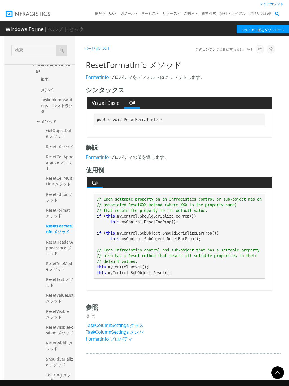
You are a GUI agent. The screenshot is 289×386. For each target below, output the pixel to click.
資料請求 (209, 14)
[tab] (105, 103)
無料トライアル (233, 14)
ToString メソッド (58, 377)
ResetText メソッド (59, 282)
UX (111, 14)
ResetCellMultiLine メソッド (59, 181)
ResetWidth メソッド (59, 345)
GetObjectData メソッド (58, 133)
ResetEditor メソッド (59, 197)
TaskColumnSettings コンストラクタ (57, 105)
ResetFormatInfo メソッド (59, 228)
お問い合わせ (261, 14)
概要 (45, 79)
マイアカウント (271, 4)
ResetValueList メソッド (60, 297)
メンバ (47, 89)
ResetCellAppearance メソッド (59, 162)
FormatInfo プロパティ (109, 339)
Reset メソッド (59, 146)
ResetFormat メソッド (58, 212)
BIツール (128, 14)
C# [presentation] (132, 102)
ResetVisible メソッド (58, 314)
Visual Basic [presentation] (105, 102)
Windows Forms (25, 29)
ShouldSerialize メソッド (59, 361)
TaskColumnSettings (53, 67)
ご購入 (189, 14)
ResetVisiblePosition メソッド (59, 329)
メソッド (49, 121)
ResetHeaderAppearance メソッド (59, 247)
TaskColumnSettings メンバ (114, 332)
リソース (170, 14)
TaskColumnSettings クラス (114, 326)
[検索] (61, 50)
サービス (148, 14)
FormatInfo (97, 78)
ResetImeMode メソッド (59, 266)
